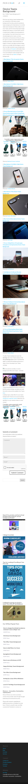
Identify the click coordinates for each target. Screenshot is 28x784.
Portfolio (5, 752)
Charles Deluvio (11, 108)
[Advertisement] (14, 498)
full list (15, 54)
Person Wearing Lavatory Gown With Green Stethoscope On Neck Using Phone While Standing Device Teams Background (14, 113)
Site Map (5, 772)
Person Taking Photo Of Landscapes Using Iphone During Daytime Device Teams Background (14, 244)
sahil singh (10, 240)
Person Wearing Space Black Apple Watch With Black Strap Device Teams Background (13, 331)
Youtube (5, 766)
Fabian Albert (10, 81)
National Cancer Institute (13, 161)
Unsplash (14, 49)
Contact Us (5, 760)
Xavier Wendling (11, 216)
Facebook (5, 764)
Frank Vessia (10, 326)
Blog (4, 750)
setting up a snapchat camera (10, 398)
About (4, 748)
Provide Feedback (7, 762)
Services (5, 754)
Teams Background (14, 14)
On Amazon (6, 155)
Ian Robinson (10, 269)
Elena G (9, 299)
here (4, 393)
